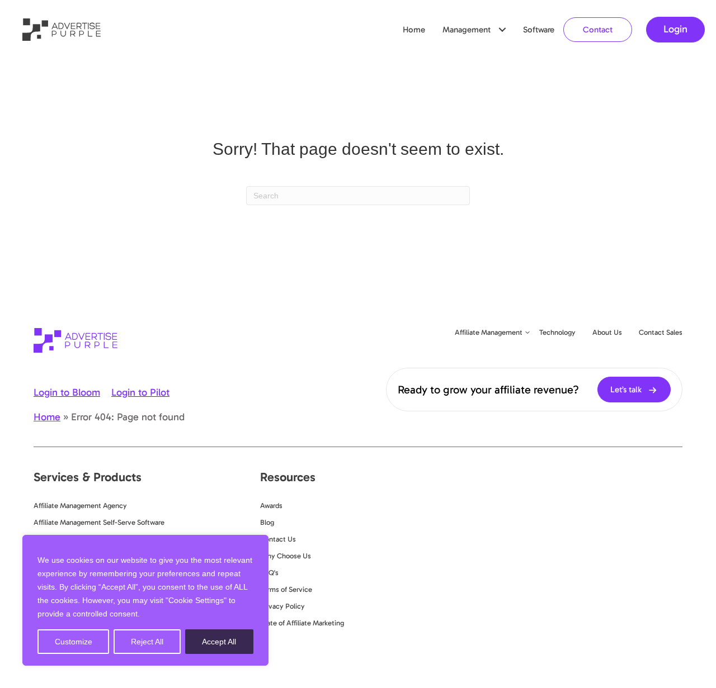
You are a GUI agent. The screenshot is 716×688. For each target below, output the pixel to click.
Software (538, 30)
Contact (598, 30)
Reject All (147, 641)
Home (414, 30)
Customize (73, 641)
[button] (502, 29)
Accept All (219, 641)
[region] (145, 600)
